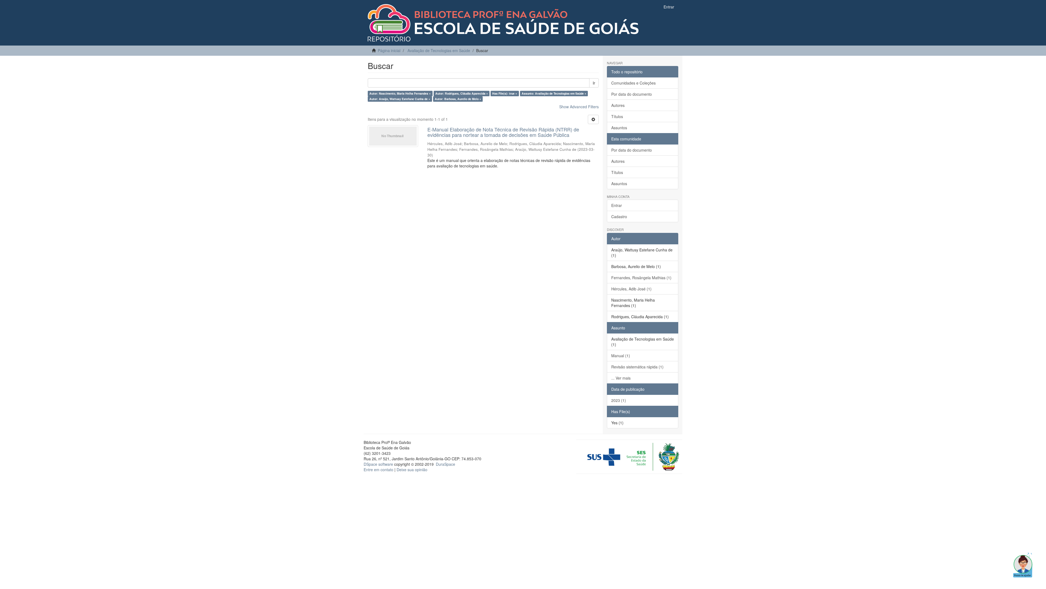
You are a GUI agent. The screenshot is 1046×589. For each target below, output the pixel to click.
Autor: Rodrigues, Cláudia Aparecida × (461, 93)
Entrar (616, 205)
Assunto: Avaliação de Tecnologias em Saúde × (554, 93)
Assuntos (619, 127)
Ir (594, 83)
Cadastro (619, 216)
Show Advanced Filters (579, 106)
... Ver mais (621, 378)
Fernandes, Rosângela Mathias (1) (641, 277)
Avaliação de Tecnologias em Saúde (439, 50)
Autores (618, 105)
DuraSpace (445, 464)
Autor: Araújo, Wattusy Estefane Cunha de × (399, 99)
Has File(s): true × (504, 93)
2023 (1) (618, 400)
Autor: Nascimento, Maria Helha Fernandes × (400, 93)
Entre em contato (378, 469)
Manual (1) (620, 355)
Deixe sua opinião (412, 469)
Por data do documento (631, 94)
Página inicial (389, 50)
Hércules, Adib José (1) (631, 289)
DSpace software (378, 464)
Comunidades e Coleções (633, 83)
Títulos (617, 116)
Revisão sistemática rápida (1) (637, 366)
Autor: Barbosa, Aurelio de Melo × (458, 99)
